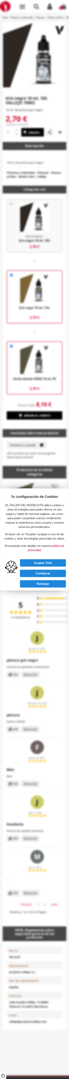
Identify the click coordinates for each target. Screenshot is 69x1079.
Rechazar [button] (43, 583)
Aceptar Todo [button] (43, 562)
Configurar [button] (43, 573)
